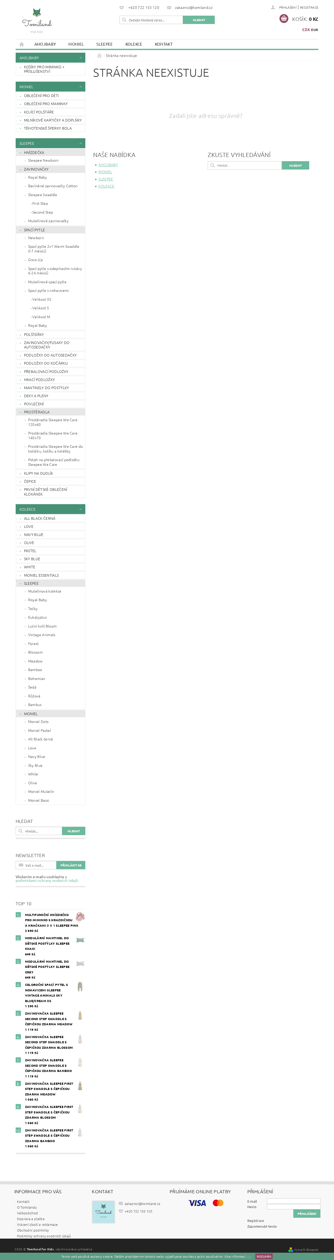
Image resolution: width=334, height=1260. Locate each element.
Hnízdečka (34, 152)
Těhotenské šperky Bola (48, 128)
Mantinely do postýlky (46, 387)
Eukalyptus (37, 617)
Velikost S (40, 307)
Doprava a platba (31, 1218)
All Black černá (40, 518)
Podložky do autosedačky (50, 355)
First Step (40, 203)
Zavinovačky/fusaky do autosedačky (47, 345)
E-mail (252, 1201)
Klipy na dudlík (38, 473)
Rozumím (264, 1256)
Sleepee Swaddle (42, 194)
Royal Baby (37, 177)
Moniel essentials (41, 575)
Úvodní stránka (22, 44)
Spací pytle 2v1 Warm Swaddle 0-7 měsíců (54, 249)
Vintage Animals (42, 634)
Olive (29, 542)
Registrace (309, 7)
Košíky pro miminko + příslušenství (44, 69)
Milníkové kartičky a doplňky (53, 120)
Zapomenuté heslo (262, 1226)
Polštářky (34, 334)
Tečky (33, 608)
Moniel (76, 43)
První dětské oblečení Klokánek (45, 492)
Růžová (34, 695)
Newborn (36, 237)
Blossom (35, 652)
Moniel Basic (38, 800)
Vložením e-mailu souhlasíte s (47, 878)
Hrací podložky (39, 379)
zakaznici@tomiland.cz (142, 1203)
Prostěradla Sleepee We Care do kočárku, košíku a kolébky (55, 449)
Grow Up (35, 259)
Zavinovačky (36, 169)
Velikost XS (41, 299)
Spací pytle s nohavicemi (48, 290)
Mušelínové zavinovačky (48, 220)
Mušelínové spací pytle (47, 281)
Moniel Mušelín (41, 791)
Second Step (42, 212)
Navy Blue (34, 534)
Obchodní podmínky (33, 1230)
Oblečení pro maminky (46, 103)
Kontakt (163, 43)
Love (28, 526)
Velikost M (41, 316)
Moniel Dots (38, 721)
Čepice (30, 481)
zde (249, 1256)
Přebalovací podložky (46, 371)
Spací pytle (34, 229)
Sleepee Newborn (43, 160)
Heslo (252, 1206)
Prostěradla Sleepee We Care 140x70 (53, 435)
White (29, 566)
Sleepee (104, 43)
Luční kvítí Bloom (42, 626)
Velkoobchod (27, 1212)
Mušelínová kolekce (45, 591)
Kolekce (134, 43)
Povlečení (34, 403)
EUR (314, 29)
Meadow (35, 661)
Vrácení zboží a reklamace (37, 1224)
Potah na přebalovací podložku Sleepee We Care (54, 462)
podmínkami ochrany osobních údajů (47, 880)
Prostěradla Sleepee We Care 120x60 (53, 422)
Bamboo (35, 669)
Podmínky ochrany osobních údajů (44, 1235)
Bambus (35, 704)
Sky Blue (32, 558)
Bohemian (36, 678)
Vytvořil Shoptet (306, 1249)
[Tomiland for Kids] (36, 23)
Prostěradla (37, 411)
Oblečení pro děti (41, 95)
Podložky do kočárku (46, 363)
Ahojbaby (45, 43)
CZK (306, 29)
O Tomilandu (27, 1207)
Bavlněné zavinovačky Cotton (53, 185)
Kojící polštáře (39, 111)
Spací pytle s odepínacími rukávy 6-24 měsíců (55, 271)
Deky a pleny (36, 395)
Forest (33, 643)
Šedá (32, 687)
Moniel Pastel (39, 730)
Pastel (30, 550)
